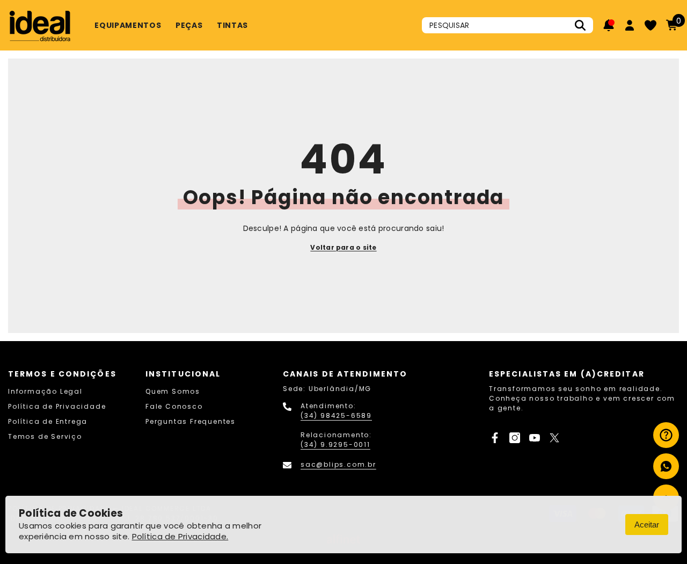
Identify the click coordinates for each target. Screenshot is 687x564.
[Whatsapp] (666, 466)
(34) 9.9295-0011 (335, 444)
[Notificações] (609, 25)
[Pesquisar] (507, 25)
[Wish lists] (650, 25)
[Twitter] (554, 438)
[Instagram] (515, 438)
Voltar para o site (343, 247)
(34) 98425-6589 (336, 415)
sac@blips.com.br (338, 464)
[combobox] (495, 25)
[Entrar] (629, 25)
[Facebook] (495, 438)
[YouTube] (534, 438)
